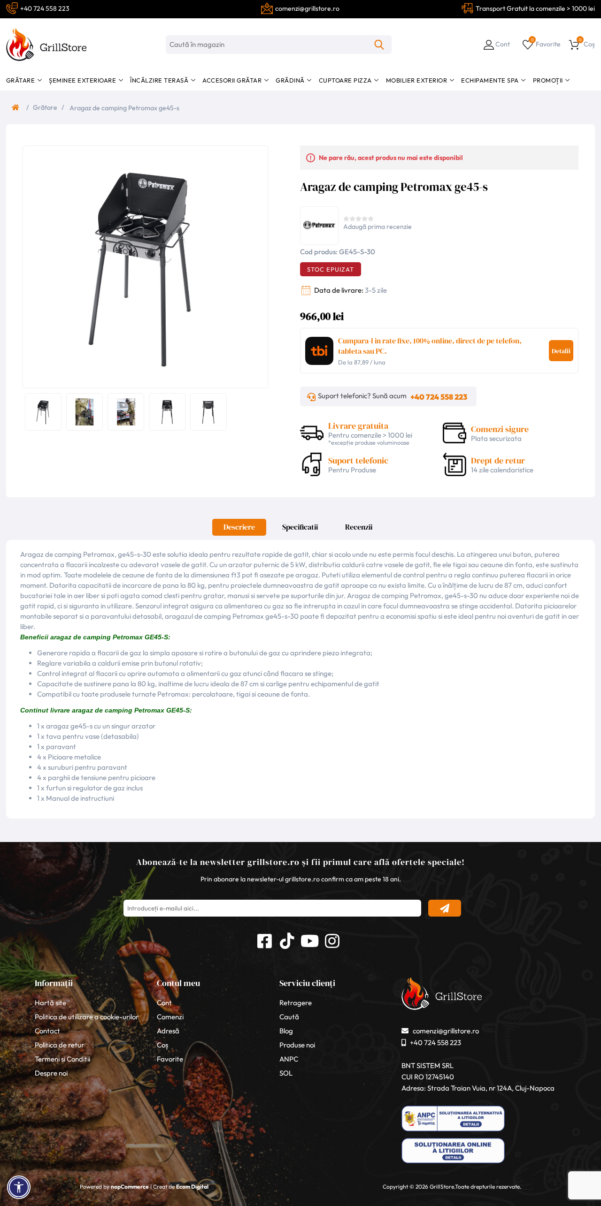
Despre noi (51, 1073)
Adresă (168, 1030)
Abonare (444, 908)
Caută (379, 44)
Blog (286, 1030)
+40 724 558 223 (438, 397)
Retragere (295, 1002)
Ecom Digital (192, 1186)
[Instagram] (332, 939)
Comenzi (170, 1016)
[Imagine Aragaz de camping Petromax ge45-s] (143, 266)
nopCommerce (130, 1186)
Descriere (239, 527)
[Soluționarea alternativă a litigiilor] (453, 1131)
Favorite (170, 1058)
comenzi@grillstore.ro (446, 1030)
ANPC (288, 1058)
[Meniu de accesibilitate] (19, 1187)
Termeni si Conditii (62, 1058)
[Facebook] (264, 939)
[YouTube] (309, 939)
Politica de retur (59, 1044)
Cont (164, 1002)
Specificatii (300, 527)
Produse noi (297, 1044)
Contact (47, 1030)
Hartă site (50, 1002)
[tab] (239, 529)
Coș (162, 1044)
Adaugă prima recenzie (377, 226)
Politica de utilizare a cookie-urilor (87, 1016)
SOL (286, 1073)
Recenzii (358, 527)
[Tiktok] (287, 939)
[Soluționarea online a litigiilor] (453, 1163)
